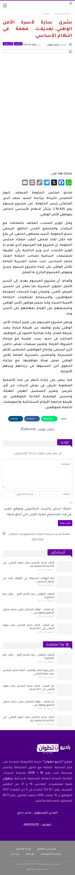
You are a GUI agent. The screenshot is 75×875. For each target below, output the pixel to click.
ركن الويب (30, 869)
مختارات (18, 44)
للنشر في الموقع (46, 849)
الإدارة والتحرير (23, 849)
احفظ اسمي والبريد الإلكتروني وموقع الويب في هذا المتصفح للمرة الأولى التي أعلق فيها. (37, 511)
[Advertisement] (37, 130)
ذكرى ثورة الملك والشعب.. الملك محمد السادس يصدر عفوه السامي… (28, 672)
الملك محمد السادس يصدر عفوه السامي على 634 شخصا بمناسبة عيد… (28, 564)
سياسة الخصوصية (51, 854)
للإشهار (30, 854)
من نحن (15, 854)
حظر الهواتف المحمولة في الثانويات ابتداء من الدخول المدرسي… (28, 580)
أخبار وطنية (8, 44)
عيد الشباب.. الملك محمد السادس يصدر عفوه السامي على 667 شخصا (28, 627)
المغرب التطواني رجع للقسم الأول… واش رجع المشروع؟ (28, 595)
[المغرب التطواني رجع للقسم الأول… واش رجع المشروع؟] (64, 598)
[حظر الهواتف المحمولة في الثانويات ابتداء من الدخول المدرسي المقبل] (64, 582)
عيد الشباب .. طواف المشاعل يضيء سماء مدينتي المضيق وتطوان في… (28, 611)
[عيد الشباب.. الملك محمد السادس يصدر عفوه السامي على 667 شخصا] (64, 629)
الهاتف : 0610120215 (37, 825)
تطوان (7, 778)
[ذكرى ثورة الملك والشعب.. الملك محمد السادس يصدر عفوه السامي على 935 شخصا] (64, 674)
